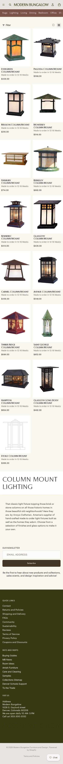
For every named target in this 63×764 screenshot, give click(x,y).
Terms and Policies (32, 756)
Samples (6, 675)
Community (8, 622)
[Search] (10, 4)
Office (53, 13)
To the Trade (8, 688)
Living (24, 13)
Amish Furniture (10, 667)
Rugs (4, 13)
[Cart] (59, 4)
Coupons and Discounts (14, 642)
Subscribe (31, 563)
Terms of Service (11, 634)
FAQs (5, 618)
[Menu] (3, 4)
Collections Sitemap (12, 680)
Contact (6, 606)
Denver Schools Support (14, 683)
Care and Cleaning (11, 671)
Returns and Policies (12, 610)
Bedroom (43, 13)
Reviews (6, 630)
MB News (7, 659)
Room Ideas (8, 663)
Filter (8, 25)
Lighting (14, 13)
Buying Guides (9, 655)
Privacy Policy (9, 638)
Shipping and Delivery (14, 614)
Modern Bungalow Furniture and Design (30, 747)
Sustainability (9, 626)
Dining (32, 13)
